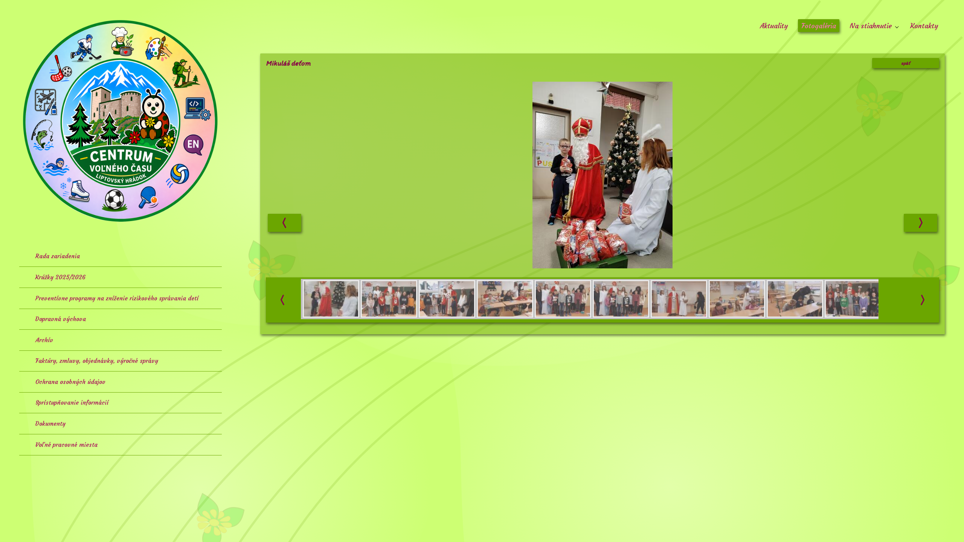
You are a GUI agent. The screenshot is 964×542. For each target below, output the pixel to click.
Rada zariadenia (57, 256)
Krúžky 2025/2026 (60, 277)
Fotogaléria (818, 25)
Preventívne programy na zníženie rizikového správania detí (116, 298)
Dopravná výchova (60, 319)
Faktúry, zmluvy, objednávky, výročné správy (96, 360)
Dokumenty (50, 423)
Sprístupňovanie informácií (71, 402)
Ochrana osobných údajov (70, 381)
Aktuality (774, 25)
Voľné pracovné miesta (66, 444)
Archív (44, 340)
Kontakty (924, 25)
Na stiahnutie (872, 25)
